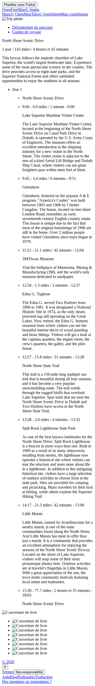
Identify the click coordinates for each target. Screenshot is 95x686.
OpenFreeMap (13, 9)
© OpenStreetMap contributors (63, 14)
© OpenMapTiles (25, 14)
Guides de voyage (26, 32)
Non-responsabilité (29, 672)
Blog (14, 677)
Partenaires (26, 677)
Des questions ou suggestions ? (27, 681)
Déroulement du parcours (32, 27)
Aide (6, 677)
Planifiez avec (19, 5)
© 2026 (8, 662)
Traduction (43, 677)
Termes (8, 672)
